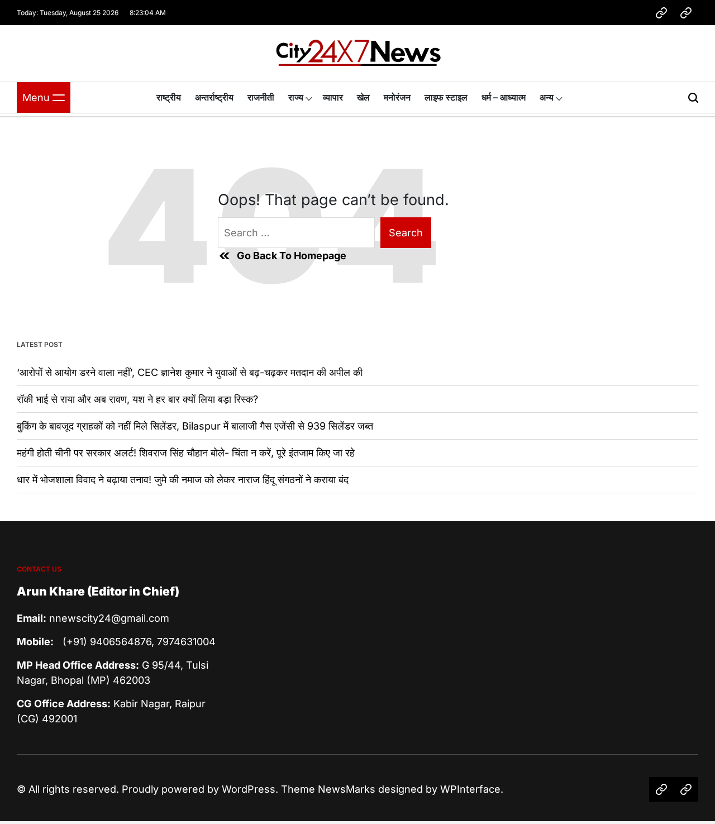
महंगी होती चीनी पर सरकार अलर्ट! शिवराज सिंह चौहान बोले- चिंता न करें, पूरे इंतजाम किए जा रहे (186, 453)
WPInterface (470, 789)
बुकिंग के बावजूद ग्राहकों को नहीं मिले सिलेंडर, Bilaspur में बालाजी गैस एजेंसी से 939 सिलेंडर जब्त (195, 426)
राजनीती (260, 97)
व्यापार (333, 97)
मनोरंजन (397, 97)
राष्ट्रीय (168, 97)
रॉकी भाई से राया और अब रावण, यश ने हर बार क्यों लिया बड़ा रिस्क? (137, 399)
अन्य (547, 97)
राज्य (295, 97)
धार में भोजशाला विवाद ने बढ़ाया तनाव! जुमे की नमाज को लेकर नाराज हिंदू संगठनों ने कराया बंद (183, 479)
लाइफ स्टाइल (446, 97)
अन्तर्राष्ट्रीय (214, 97)
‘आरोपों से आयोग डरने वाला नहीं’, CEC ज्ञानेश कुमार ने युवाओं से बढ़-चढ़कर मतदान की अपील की (190, 372)
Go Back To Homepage (291, 255)
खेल (363, 97)
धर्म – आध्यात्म (504, 97)
